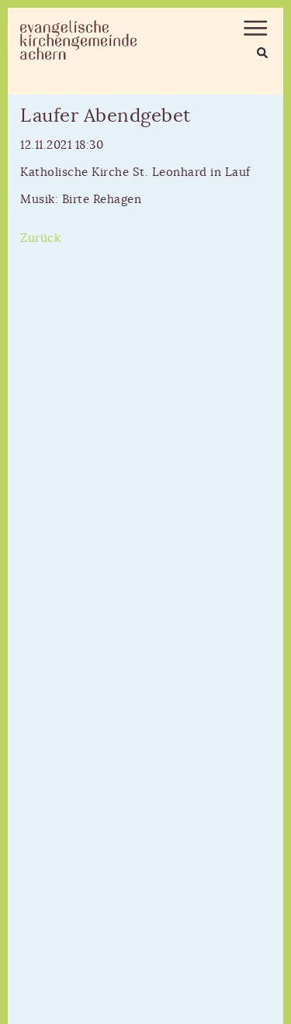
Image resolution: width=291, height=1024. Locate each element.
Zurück (40, 238)
